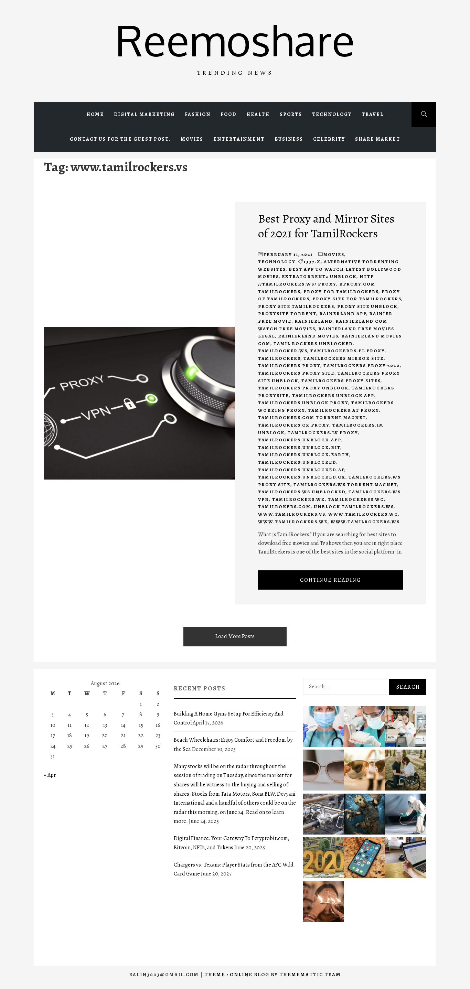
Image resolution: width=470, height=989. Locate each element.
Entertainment (239, 139)
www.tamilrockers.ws (365, 522)
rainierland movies (308, 336)
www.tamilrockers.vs (291, 514)
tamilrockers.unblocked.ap (301, 470)
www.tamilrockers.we (293, 522)
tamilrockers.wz (298, 499)
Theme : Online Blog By (241, 974)
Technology (332, 114)
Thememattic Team (310, 974)
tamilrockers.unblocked (297, 462)
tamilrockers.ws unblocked (301, 492)
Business (289, 139)
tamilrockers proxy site (296, 373)
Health (258, 114)
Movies (192, 139)
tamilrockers (279, 358)
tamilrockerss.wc (356, 499)
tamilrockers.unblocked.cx (301, 477)
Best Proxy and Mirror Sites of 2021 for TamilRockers (326, 225)
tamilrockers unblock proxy (303, 403)
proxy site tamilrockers (296, 306)
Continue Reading (330, 580)
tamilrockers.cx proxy (293, 425)
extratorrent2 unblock (319, 276)
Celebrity (329, 139)
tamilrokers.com (284, 506)
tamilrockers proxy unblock (303, 388)
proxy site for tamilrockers (356, 299)
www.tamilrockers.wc (363, 514)
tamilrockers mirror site (343, 358)
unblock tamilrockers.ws (354, 506)
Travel (373, 114)
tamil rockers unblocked (313, 343)
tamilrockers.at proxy (343, 410)
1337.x (312, 262)
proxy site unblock (367, 306)
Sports (291, 114)
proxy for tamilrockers (340, 291)
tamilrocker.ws (282, 351)
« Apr (50, 775)
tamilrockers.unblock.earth (303, 455)
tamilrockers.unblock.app (299, 440)
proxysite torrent (287, 313)
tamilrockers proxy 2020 (361, 365)
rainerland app (342, 313)
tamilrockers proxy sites (341, 381)
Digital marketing (144, 114)
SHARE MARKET (377, 139)
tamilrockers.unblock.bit (299, 447)
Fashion (198, 114)
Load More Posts (235, 636)
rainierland (313, 321)
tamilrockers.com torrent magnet (312, 417)
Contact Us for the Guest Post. (120, 139)
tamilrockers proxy (289, 365)
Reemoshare (234, 39)
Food (228, 114)
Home (95, 114)
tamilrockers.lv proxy (323, 433)
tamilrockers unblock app (333, 395)
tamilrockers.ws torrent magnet (345, 484)
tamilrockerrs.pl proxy (347, 351)
